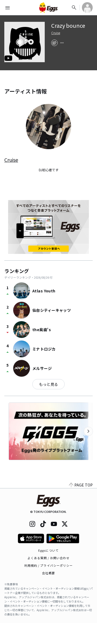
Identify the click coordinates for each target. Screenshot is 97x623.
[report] (62, 43)
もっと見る (48, 384)
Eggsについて (48, 550)
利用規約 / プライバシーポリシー (48, 565)
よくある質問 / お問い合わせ (48, 558)
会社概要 (48, 573)
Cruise (55, 33)
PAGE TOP (83, 485)
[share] (54, 43)
